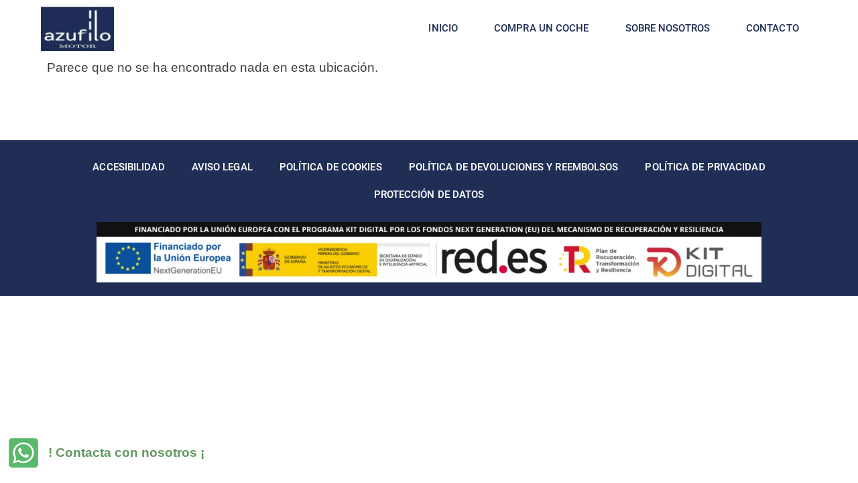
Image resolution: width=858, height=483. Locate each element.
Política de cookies (331, 167)
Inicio (443, 28)
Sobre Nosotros (667, 28)
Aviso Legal (222, 167)
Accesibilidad (128, 167)
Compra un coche (541, 28)
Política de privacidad (705, 167)
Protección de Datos (429, 195)
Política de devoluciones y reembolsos (514, 167)
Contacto (772, 28)
